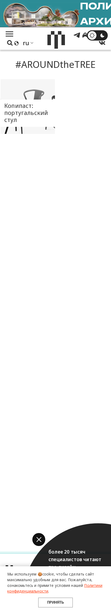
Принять (55, 602)
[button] (38, 539)
